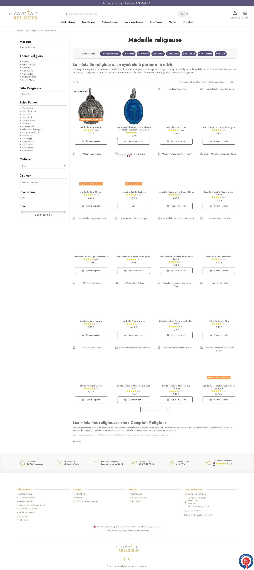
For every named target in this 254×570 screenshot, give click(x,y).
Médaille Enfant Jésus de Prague (219, 127)
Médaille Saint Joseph (91, 321)
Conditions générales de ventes (32, 505)
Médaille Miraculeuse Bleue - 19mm (176, 192)
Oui (23, 197)
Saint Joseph (158, 53)
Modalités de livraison (28, 508)
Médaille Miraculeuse (111, 53)
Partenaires (23, 516)
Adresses (78, 497)
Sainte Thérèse (205, 53)
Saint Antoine (173, 53)
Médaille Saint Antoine (133, 321)
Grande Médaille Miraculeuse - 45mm (218, 193)
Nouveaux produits (138, 497)
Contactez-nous (25, 493)
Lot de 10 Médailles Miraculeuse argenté (219, 387)
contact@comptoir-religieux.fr (200, 514)
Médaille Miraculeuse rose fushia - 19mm (176, 322)
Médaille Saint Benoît (91, 127)
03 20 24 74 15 (195, 510)
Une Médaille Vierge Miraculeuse (91, 256)
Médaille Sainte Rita (219, 321)
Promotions (135, 501)
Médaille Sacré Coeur (91, 385)
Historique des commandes (86, 501)
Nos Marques (136, 493)
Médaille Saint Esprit (176, 127)
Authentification (81, 493)
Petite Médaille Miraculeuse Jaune (134, 256)
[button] (68, 22)
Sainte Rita (220, 53)
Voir (133, 205)
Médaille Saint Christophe (219, 256)
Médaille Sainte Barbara (134, 192)
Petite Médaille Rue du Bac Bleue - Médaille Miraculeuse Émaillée (134, 128)
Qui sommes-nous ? (27, 497)
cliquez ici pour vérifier (150, 527)
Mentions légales (26, 501)
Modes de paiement (27, 512)
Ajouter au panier (93, 141)
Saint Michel (143, 53)
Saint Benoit (129, 53)
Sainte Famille (189, 53)
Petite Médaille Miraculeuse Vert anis (133, 387)
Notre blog (23, 519)
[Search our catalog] (182, 14)
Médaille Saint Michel (91, 192)
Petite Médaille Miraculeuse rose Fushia (176, 258)
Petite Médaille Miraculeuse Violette (176, 387)
